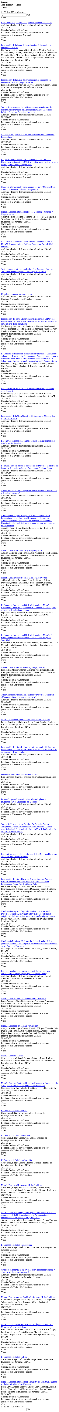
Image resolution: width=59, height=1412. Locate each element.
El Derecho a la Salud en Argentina (16, 1245)
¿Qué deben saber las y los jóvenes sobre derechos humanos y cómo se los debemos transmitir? (28, 1271)
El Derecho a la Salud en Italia (14, 1110)
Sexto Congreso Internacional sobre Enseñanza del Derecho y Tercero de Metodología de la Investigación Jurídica (28, 270)
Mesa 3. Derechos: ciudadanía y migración (19, 1026)
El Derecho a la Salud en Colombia (16, 1160)
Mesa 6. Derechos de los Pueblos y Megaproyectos (23, 667)
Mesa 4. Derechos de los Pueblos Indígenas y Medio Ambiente (28, 1297)
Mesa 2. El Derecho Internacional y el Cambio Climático (25, 719)
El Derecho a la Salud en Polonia (15, 1135)
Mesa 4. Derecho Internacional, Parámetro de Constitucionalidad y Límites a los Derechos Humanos (29, 1383)
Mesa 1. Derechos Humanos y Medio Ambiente (21, 1185)
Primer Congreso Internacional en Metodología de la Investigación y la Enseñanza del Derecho (23, 800)
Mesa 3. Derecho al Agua (12, 1056)
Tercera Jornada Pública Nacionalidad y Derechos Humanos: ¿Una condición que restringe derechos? (27, 696)
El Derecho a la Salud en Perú (14, 1357)
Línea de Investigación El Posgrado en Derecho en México (26, 22)
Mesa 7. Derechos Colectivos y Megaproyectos (21, 550)
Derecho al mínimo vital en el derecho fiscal (20, 774)
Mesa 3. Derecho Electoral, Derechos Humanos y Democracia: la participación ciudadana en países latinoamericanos (29, 1084)
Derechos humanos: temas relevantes (17, 294)
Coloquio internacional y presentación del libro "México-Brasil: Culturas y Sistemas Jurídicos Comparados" (28, 188)
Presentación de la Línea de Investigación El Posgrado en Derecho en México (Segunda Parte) (26, 81)
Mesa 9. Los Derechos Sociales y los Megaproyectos (24, 578)
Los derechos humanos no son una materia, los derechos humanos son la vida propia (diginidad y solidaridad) (25, 972)
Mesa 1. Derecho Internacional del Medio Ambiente (23, 998)
